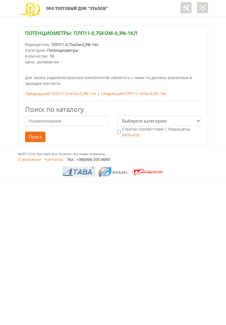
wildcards (131, 134)
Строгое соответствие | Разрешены (156, 131)
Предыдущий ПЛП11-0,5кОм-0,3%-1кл (60, 93)
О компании (29, 159)
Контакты (54, 159)
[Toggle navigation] (202, 7)
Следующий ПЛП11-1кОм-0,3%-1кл (133, 93)
